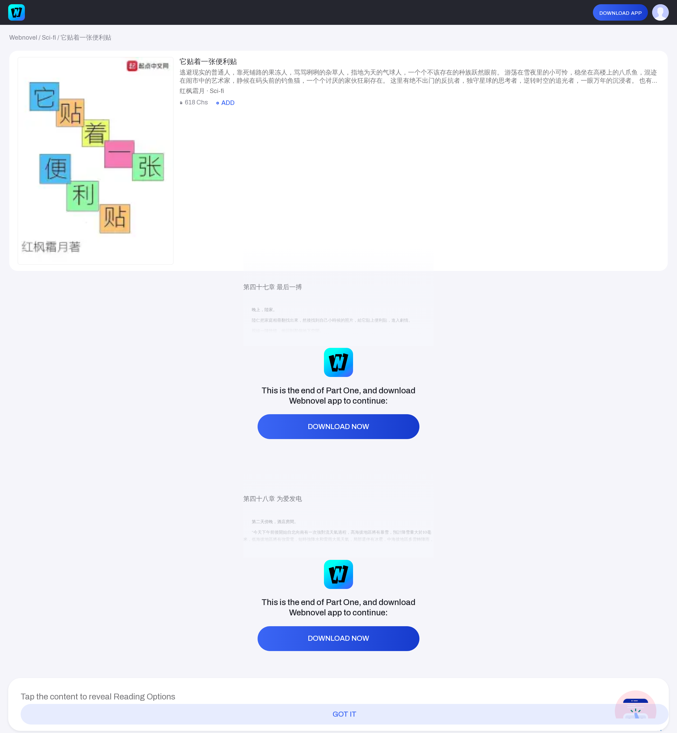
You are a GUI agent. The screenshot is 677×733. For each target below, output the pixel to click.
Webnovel (23, 37)
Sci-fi (49, 37)
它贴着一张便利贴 (86, 37)
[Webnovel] (16, 12)
